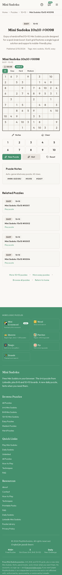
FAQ (4, 472)
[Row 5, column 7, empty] (39, 99)
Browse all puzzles (21, 280)
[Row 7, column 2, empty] (11, 111)
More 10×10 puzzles (18, 275)
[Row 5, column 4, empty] (22, 99)
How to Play (7, 463)
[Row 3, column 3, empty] (17, 88)
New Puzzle (13, 157)
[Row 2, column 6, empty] (34, 82)
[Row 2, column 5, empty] (28, 82)
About (5, 487)
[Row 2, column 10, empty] (56, 82)
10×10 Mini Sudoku (10, 416)
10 (54, 150)
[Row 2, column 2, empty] (11, 82)
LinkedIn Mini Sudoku (11, 519)
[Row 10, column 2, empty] (11, 128)
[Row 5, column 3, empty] (17, 99)
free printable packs (33, 567)
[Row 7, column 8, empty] (45, 111)
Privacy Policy (8, 528)
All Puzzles (7, 403)
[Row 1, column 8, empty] (45, 76)
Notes (18, 135)
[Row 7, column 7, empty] (39, 111)
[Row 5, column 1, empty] (5, 99)
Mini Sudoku (10, 4)
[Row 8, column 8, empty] (45, 116)
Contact (6, 491)
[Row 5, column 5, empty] (28, 99)
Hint (33, 157)
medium (30, 71)
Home (5, 12)
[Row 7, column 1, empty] (5, 111)
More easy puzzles (41, 275)
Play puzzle (9, 209)
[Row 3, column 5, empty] (28, 88)
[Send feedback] (49, 4)
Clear (47, 135)
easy (12, 71)
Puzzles (14, 12)
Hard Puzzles (8, 430)
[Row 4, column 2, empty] (11, 93)
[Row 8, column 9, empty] (51, 116)
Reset (52, 157)
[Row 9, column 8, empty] (45, 122)
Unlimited (6, 454)
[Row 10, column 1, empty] (5, 128)
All (5, 71)
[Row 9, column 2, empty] (11, 122)
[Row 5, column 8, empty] (45, 99)
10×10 (23, 12)
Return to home (42, 280)
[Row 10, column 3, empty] (17, 128)
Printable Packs (9, 505)
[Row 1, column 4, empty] (22, 76)
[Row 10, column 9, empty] (51, 128)
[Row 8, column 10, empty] (56, 116)
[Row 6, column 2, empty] (11, 105)
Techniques (7, 468)
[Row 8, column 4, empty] (22, 116)
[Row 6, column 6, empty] (34, 105)
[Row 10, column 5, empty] (28, 128)
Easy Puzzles (8, 421)
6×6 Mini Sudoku (9, 407)
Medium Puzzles (9, 426)
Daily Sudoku (8, 449)
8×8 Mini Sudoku (9, 412)
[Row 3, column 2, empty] (11, 88)
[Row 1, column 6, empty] (34, 76)
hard (21, 71)
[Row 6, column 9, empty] (51, 105)
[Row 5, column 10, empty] (56, 99)
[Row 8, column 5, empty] (28, 116)
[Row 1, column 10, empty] (56, 76)
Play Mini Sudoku (9, 445)
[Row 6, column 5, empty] (28, 105)
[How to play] (42, 4)
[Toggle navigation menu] (57, 4)
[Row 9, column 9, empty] (51, 122)
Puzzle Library (8, 524)
